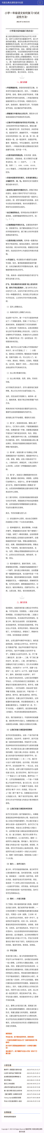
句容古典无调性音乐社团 (12, 3)
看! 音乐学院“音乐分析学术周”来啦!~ (13, 1091)
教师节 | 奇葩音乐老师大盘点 (13, 1070)
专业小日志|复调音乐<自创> (13, 1101)
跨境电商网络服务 (10, 1117)
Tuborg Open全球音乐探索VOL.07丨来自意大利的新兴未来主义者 (12, 1098)
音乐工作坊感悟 (9, 1083)
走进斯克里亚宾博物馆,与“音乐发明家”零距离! (12, 1077)
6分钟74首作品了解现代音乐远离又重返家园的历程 (12, 1073)
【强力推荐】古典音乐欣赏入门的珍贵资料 (13, 1094)
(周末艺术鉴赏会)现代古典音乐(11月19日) (13, 1087)
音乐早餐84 (8, 1080)
